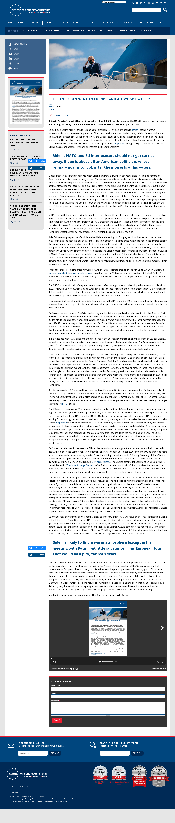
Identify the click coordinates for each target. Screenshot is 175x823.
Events (94, 22)
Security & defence (51, 31)
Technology (145, 31)
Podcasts (79, 22)
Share (17, 48)
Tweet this (40, 168)
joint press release (101, 462)
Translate (114, 4)
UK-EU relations (30, 31)
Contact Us (154, 22)
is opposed (61, 422)
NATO (64, 403)
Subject (54, 693)
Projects (51, 22)
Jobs (139, 22)
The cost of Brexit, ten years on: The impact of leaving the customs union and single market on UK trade (25, 212)
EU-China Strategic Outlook (80, 465)
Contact (12, 786)
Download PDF (21, 44)
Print (16, 68)
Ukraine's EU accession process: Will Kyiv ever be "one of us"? (24, 142)
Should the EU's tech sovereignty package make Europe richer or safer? (25, 173)
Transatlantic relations (101, 31)
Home (10, 22)
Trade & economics (74, 31)
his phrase (119, 143)
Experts (127, 22)
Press (65, 22)
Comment (55, 701)
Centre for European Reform (30, 10)
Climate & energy (126, 31)
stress (135, 129)
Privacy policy (25, 786)
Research (36, 22)
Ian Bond (52, 107)
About (22, 22)
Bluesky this (40, 161)
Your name (55, 686)
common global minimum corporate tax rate (70, 273)
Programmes (110, 22)
